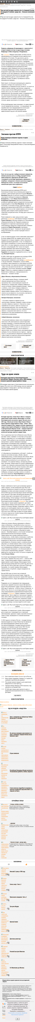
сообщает (6, 54)
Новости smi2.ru (4, 366)
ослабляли (11, 218)
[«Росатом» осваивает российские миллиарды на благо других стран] (5, 939)
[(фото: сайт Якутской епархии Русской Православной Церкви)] (17, 479)
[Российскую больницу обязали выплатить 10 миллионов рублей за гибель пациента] (5, 771)
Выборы (19, 187)
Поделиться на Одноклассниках (6, 1)
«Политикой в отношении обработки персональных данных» (17, 1013)
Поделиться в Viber (11, 1)
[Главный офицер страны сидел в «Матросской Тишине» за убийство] (5, 951)
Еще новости (17, 695)
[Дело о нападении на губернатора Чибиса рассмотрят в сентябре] (5, 718)
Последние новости (17, 674)
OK (17, 1019)
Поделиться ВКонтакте (1, 1)
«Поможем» (22, 501)
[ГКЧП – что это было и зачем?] (5, 906)
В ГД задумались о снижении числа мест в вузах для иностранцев (25, 362)
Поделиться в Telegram (14, 1)
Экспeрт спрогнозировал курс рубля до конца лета (8, 362)
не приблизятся (28, 260)
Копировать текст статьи (17, 1)
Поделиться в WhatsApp (9, 1)
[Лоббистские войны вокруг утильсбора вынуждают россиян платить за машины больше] (5, 831)
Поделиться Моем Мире (4, 1)
